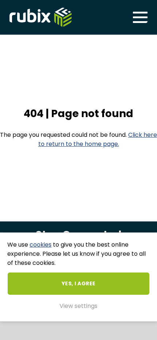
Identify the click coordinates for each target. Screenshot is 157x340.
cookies (40, 244)
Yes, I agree (79, 283)
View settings (78, 306)
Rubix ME (40, 17)
